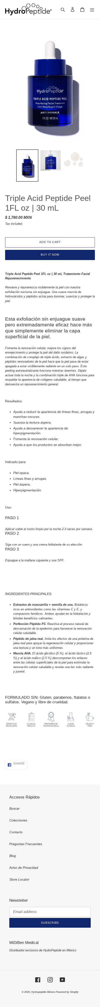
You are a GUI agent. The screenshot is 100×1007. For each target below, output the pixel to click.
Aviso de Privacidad (23, 867)
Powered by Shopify (67, 992)
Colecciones (18, 820)
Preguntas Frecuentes (25, 844)
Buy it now (50, 254)
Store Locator (19, 879)
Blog (12, 856)
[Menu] (92, 9)
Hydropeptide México (43, 992)
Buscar (14, 808)
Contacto (16, 832)
